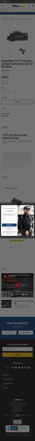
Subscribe (9, 225)
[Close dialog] (32, 207)
